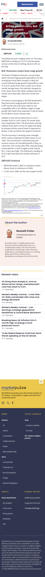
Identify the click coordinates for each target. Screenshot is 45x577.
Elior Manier (9, 338)
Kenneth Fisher (16, 40)
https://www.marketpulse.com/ (13, 210)
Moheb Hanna (9, 289)
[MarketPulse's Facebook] (12, 403)
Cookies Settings (32, 508)
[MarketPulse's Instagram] (3, 403)
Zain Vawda (9, 302)
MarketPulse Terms (34, 207)
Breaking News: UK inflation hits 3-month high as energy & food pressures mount (19, 323)
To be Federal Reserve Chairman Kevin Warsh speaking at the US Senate (21, 334)
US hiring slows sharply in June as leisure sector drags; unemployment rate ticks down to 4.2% (21, 284)
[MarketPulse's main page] (3, 18)
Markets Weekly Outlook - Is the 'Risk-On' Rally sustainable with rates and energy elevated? (21, 297)
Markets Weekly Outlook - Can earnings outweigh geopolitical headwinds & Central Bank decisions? (21, 310)
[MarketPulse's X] (8, 403)
